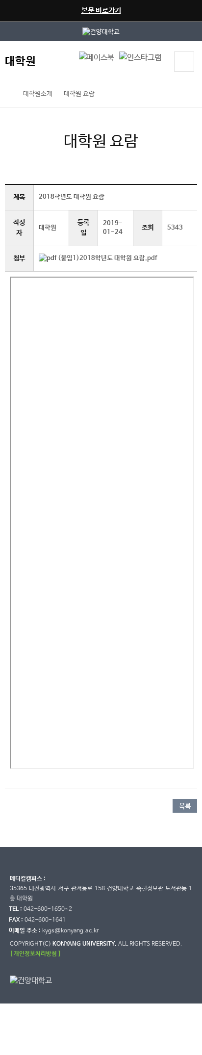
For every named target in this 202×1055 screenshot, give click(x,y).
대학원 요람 (79, 94)
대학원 (20, 61)
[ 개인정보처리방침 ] (35, 954)
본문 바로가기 (101, 10)
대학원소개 (37, 94)
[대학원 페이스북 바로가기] (96, 57)
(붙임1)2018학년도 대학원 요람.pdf (107, 258)
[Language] (62, 62)
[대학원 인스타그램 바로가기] (140, 57)
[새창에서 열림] (101, 32)
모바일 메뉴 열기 (184, 61)
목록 (185, 806)
